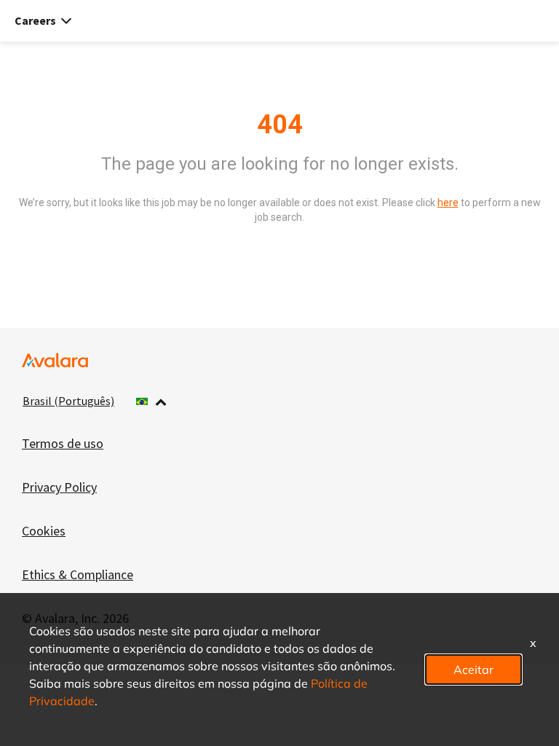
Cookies (44, 530)
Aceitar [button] (473, 669)
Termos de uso (62, 443)
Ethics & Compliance (77, 574)
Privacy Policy (59, 487)
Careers (35, 20)
